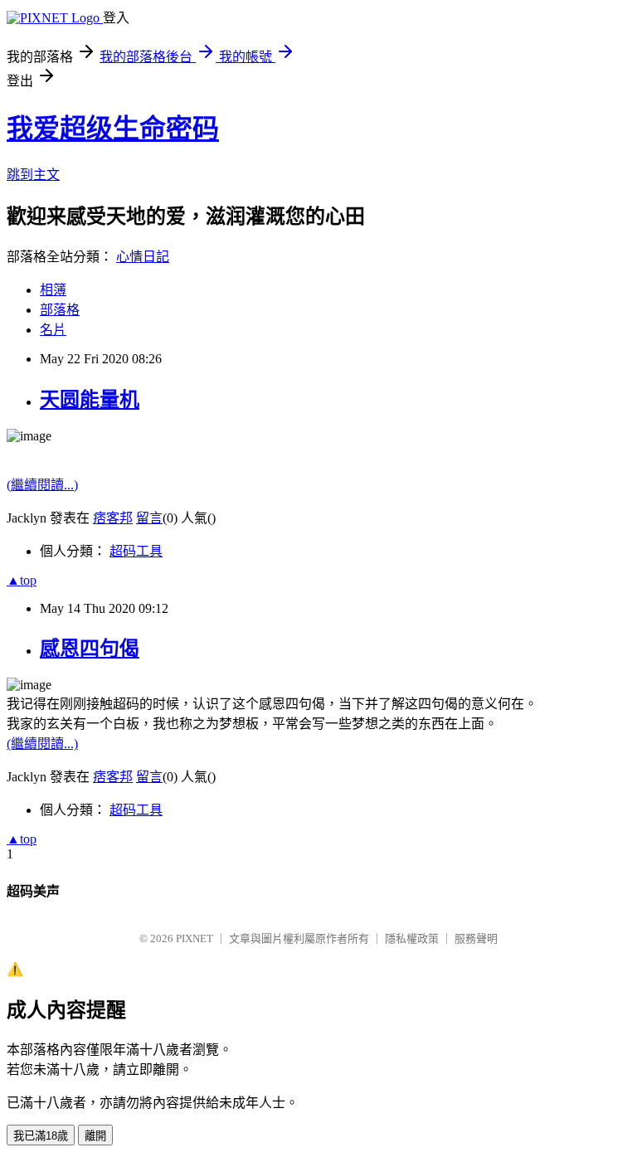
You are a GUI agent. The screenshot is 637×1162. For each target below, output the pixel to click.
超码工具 (136, 551)
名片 (53, 330)
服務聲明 (476, 938)
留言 (149, 518)
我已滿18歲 (40, 1136)
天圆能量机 (89, 400)
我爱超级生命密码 (113, 128)
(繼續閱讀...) (42, 485)
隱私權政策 (412, 938)
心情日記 (142, 257)
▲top (21, 580)
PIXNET (194, 938)
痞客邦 (113, 518)
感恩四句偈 (89, 648)
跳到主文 (33, 175)
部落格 (60, 310)
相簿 (53, 290)
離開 (95, 1136)
